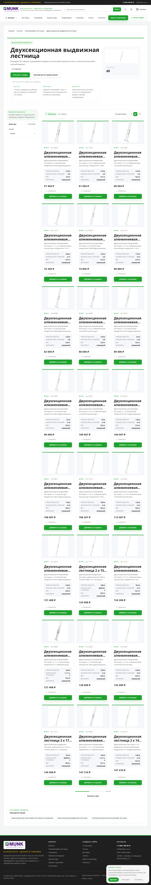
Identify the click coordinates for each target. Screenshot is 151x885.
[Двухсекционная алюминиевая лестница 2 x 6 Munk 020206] (58, 161)
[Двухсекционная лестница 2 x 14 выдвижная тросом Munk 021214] (128, 746)
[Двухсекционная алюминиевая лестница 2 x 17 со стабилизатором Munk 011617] (128, 576)
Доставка (86, 852)
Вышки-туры (52, 18)
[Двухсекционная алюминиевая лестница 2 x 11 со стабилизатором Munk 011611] (58, 244)
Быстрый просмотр (59, 140)
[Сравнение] (131, 9)
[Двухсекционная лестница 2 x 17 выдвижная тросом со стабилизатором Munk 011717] (58, 746)
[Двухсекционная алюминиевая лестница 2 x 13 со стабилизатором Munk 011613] (128, 244)
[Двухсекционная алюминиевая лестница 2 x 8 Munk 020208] (93, 244)
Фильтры (52, 114)
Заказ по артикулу (118, 18)
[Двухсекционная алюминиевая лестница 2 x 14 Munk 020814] (93, 661)
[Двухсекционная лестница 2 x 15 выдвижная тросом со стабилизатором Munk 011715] (93, 576)
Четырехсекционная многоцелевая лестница (109, 818)
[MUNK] (14, 845)
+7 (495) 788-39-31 (128, 2)
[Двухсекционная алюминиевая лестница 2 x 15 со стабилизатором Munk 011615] (93, 492)
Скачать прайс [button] (138, 18)
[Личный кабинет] (125, 9)
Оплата (85, 856)
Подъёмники (67, 18)
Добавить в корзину (58, 196)
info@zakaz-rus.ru (123, 849)
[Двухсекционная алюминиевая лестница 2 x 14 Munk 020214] (58, 576)
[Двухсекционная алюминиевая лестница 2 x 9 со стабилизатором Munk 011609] (93, 161)
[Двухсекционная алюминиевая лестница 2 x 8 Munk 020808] (58, 326)
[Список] (140, 114)
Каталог (11, 18)
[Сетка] (135, 114)
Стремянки (38, 18)
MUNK (22, 133)
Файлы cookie (87, 878)
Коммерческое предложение (46, 75)
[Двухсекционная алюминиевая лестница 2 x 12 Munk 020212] (128, 409)
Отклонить (138, 880)
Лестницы (25, 18)
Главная (11, 31)
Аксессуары (53, 866)
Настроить (126, 880)
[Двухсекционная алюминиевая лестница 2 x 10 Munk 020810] (58, 409)
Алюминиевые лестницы (34, 31)
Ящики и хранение (56, 862)
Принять (113, 880)
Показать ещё (93, 796)
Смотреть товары (20, 75)
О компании (87, 846)
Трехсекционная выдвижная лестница (72, 818)
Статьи (90, 18)
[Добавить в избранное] (71, 123)
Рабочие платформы (56, 856)
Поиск (117, 9)
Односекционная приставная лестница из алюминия (32, 818)
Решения (79, 18)
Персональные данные (91, 875)
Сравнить (52, 191)
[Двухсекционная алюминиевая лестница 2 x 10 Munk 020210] (128, 326)
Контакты (102, 18)
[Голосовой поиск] (111, 9)
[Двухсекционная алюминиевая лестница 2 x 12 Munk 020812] (58, 492)
